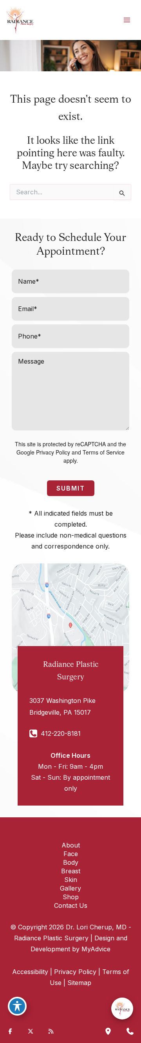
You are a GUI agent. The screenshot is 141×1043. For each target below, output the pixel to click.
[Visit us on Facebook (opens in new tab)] (10, 1031)
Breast (70, 871)
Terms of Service (104, 452)
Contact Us (70, 905)
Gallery (70, 888)
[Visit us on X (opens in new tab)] (30, 1031)
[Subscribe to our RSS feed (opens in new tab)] (51, 1031)
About (70, 845)
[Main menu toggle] (127, 20)
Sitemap (79, 983)
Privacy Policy (53, 452)
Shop (71, 897)
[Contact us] (130, 1031)
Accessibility (30, 972)
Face (70, 854)
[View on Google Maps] (70, 628)
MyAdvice (95, 949)
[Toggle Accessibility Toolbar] (17, 1006)
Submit (70, 488)
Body (70, 862)
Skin (70, 880)
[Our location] (108, 1031)
